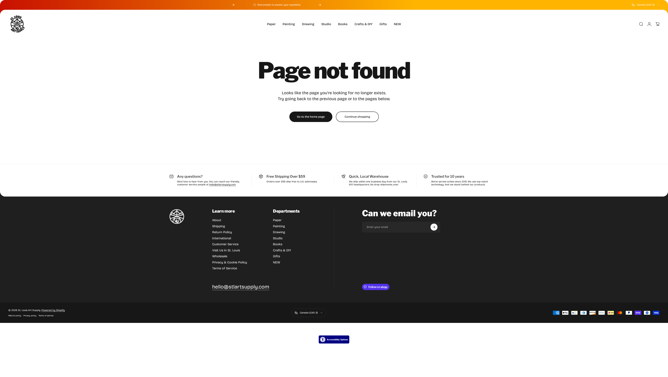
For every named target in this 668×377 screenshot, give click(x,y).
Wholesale (219, 256)
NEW (276, 262)
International (221, 238)
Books (277, 244)
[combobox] (646, 5)
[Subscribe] (433, 227)
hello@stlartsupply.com (222, 184)
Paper (277, 220)
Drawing (279, 232)
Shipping (218, 226)
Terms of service (46, 316)
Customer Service (225, 244)
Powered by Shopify (53, 310)
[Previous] (234, 5)
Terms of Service (224, 268)
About (216, 220)
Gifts (276, 256)
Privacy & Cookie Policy (229, 262)
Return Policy (222, 232)
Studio (278, 238)
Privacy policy (29, 316)
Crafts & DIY (282, 250)
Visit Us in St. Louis (226, 250)
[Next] (320, 5)
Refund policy (14, 316)
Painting (279, 226)
